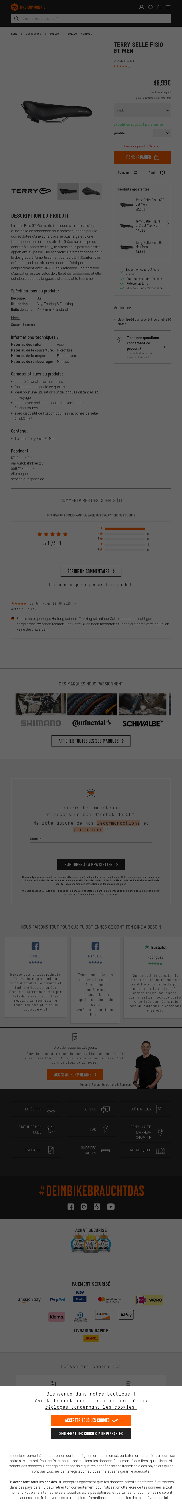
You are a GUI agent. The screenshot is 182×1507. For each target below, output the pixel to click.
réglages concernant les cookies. (91, 1407)
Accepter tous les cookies (87, 1420)
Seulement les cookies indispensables (91, 1434)
